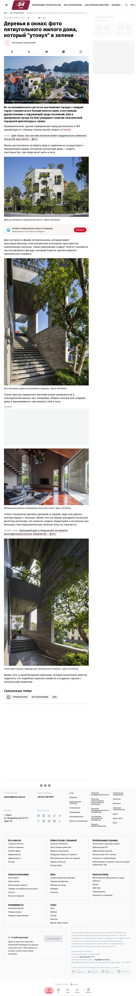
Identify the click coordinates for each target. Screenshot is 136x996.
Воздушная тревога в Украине (63, 854)
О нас (71, 793)
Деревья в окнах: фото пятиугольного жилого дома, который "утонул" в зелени (58, 13)
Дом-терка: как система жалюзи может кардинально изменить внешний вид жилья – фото (45, 137)
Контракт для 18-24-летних (104, 854)
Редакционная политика (75, 802)
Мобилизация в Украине (105, 840)
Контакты (117, 799)
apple (93, 971)
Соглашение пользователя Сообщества (97, 818)
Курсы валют (14, 881)
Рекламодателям (76, 817)
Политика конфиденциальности (100, 794)
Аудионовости (14, 858)
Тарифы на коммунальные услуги (23, 889)
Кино (53, 874)
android (78, 971)
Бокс (52, 908)
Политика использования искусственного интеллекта (97, 801)
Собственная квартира (97, 5)
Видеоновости (14, 854)
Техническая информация (118, 794)
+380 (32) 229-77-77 (86, 957)
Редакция (73, 797)
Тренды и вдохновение (18, 915)
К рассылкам (53, 939)
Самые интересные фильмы (62, 878)
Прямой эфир (14, 851)
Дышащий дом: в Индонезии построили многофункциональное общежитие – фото (36, 532)
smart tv (108, 971)
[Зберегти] (81, 52)
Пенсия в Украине (16, 896)
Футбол (53, 912)
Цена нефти (13, 878)
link (38, 815)
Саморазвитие (99, 891)
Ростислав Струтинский (23, 43)
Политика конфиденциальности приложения (100, 810)
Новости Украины (16, 847)
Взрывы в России (57, 862)
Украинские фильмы (59, 881)
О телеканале (74, 808)
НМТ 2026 (97, 888)
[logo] (21, 5)
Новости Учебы (100, 874)
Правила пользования (78, 821)
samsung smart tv (124, 971)
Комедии (54, 889)
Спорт (53, 905)
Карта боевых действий (60, 847)
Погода (11, 862)
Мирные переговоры (59, 851)
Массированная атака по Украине (65, 858)
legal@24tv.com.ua (102, 960)
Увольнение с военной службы (106, 844)
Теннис (53, 915)
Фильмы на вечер (58, 885)
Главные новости (16, 844)
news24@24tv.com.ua (14, 797)
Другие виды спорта (59, 923)
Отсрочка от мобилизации (104, 858)
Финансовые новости (17, 885)
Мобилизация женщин (102, 851)
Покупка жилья (15, 912)
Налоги (11, 892)
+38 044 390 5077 (45, 797)
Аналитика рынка (16, 908)
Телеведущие (74, 812)
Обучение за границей (102, 895)
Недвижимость (16, 905)
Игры (115, 823)
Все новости (14, 840)
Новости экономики (18, 874)
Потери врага (56, 865)
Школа (95, 884)
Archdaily (65, 129)
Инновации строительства (46, 5)
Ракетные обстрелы (59, 844)
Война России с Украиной (63, 840)
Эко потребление (73, 5)
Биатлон (54, 919)
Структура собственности (119, 809)
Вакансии (117, 803)
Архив (115, 814)
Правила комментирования (98, 825)
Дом (6, 13)
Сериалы (54, 892)
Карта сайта (118, 818)
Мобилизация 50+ (100, 847)
